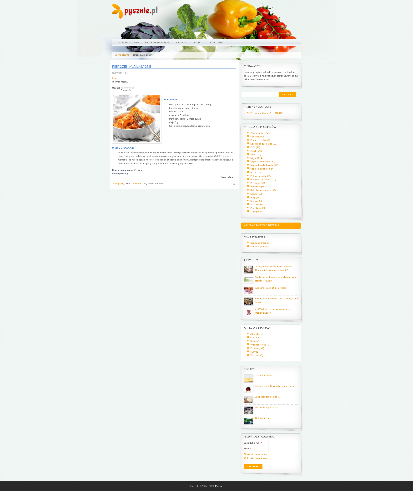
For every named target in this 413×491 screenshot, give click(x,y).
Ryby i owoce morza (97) (263, 190)
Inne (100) (255, 154)
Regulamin (216, 42)
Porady (199, 42)
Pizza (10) (255, 172)
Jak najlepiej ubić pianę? (267, 397)
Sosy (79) (255, 197)
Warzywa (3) (256, 355)
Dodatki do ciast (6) (260, 140)
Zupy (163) (256, 211)
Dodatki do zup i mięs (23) (263, 143)
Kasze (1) (255, 341)
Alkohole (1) (256, 334)
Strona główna (129, 42)
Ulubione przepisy (259, 246)
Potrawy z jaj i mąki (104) (263, 179)
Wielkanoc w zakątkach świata (270, 288)
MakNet (219, 486)
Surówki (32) (256, 201)
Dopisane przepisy (259, 243)
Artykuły (182, 42)
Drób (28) (255, 147)
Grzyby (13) (256, 151)
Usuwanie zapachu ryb (266, 407)
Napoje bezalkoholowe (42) (264, 165)
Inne (114, 78)
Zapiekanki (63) (258, 208)
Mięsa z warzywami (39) (262, 161)
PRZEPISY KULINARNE (157, 42)
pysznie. (141, 10)
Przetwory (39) (257, 186)
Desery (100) (257, 136)
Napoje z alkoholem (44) (262, 168)
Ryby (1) (254, 351)
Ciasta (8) (255, 337)
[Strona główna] (117, 17)
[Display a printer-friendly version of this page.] (234, 183)
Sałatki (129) (256, 194)
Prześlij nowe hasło (257, 458)
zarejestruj (136, 183)
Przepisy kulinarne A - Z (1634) (266, 113)
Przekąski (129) (258, 183)
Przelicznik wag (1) (260, 344)
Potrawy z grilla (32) (260, 176)
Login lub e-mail (253, 443)
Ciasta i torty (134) (259, 133)
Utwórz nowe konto (257, 454)
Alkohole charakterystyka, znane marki (274, 386)
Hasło (247, 448)
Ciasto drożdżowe (264, 375)
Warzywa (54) (257, 204)
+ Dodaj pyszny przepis (261, 225)
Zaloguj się (118, 183)
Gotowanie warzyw (264, 418)
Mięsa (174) (256, 158)
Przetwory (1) (257, 348)
